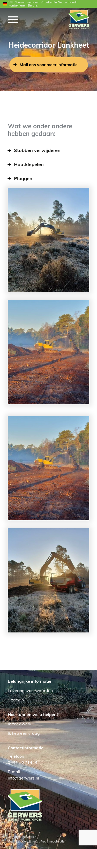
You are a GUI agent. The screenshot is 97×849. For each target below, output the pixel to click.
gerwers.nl (29, 837)
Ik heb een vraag (24, 733)
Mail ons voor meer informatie (49, 64)
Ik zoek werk (19, 723)
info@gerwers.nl (23, 778)
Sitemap (16, 699)
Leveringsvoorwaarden (30, 690)
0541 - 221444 (23, 762)
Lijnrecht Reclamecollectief (47, 841)
